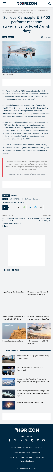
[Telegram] (35, 207)
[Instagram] (15, 440)
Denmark (36, 199)
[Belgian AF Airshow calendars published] (8, 405)
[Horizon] (26, 3)
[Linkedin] (29, 207)
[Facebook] (12, 207)
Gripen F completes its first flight (13, 292)
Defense (28, 199)
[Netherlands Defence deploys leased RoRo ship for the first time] (8, 359)
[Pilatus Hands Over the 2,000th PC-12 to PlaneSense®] (8, 370)
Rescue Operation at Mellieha (12, 341)
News (10, 11)
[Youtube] (43, 440)
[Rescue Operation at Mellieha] (14, 331)
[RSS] (26, 440)
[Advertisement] (26, 82)
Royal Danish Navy (9, 202)
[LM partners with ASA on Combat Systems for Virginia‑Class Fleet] (39, 306)
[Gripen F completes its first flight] (14, 282)
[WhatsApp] (24, 207)
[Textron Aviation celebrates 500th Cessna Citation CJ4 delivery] (14, 306)
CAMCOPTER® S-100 (16, 199)
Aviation (16, 11)
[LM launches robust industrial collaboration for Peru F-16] (39, 282)
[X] (18, 207)
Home (4, 11)
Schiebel (14, 196)
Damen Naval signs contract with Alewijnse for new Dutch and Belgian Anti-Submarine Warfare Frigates (33, 393)
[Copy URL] (41, 207)
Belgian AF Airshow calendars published (30, 402)
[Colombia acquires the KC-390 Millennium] (39, 331)
